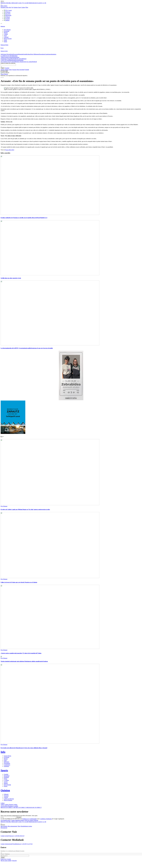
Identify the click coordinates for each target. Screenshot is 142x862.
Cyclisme (6, 780)
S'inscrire (14, 860)
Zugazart (6, 795)
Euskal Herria (6, 54)
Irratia (2, 58)
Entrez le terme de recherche (8, 63)
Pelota (5, 778)
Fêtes (26, 7)
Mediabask (3, 26)
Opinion (15, 7)
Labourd (6, 37)
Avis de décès (9, 55)
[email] (3, 77)
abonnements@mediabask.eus (13, 844)
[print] (1, 77)
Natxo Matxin (4, 74)
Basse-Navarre (8, 38)
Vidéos (2, 57)
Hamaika (21, 60)
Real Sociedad (20, 69)
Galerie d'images (9, 804)
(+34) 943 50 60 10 (19, 836)
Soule (5, 40)
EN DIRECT (7, 807)
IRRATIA (3, 3)
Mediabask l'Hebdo (4, 44)
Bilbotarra (36, 54)
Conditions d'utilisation (46, 819)
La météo (3, 55)
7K (23, 3)
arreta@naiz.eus (9, 836)
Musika (13, 58)
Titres (19, 826)
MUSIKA (8, 3)
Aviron (6, 781)
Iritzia (11, 54)
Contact (13, 61)
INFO (2, 6)
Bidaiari (24, 58)
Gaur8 (7, 60)
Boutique (15, 55)
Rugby (5, 786)
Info (10, 7)
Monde (6, 32)
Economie (6, 31)
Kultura (28, 54)
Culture (23, 7)
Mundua (20, 54)
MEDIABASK (33, 3)
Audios (10, 57)
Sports (4, 770)
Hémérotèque (15, 57)
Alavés (2, 69)
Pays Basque (7, 29)
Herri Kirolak (7, 784)
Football (7, 68)
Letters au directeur (9, 798)
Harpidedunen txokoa (26, 826)
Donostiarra (42, 54)
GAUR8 (26, 3)
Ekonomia (15, 54)
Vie (12, 7)
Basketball (6, 776)
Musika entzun (18, 58)
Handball (6, 777)
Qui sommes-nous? (6, 61)
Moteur (6, 783)
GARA (20, 3)
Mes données (4, 826)
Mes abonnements (12, 826)
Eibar (10, 69)
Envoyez (19, 817)
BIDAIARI (15, 3)
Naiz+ (32, 54)
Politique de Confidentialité (29, 819)
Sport (19, 7)
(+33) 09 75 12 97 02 (26, 844)
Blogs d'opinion (8, 800)
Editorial (6, 794)
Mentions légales (19, 61)
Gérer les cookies (27, 61)
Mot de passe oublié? (6, 860)
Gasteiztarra (48, 54)
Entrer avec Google (6, 859)
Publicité (34, 61)
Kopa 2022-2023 (9, 150)
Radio (5, 41)
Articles (6, 797)
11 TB (44, 3)
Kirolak (25, 54)
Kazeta (2, 47)
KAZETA (39, 3)
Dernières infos (5, 7)
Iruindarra (53, 54)
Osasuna (14, 69)
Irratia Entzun (7, 58)
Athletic (7, 69)
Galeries (6, 57)
